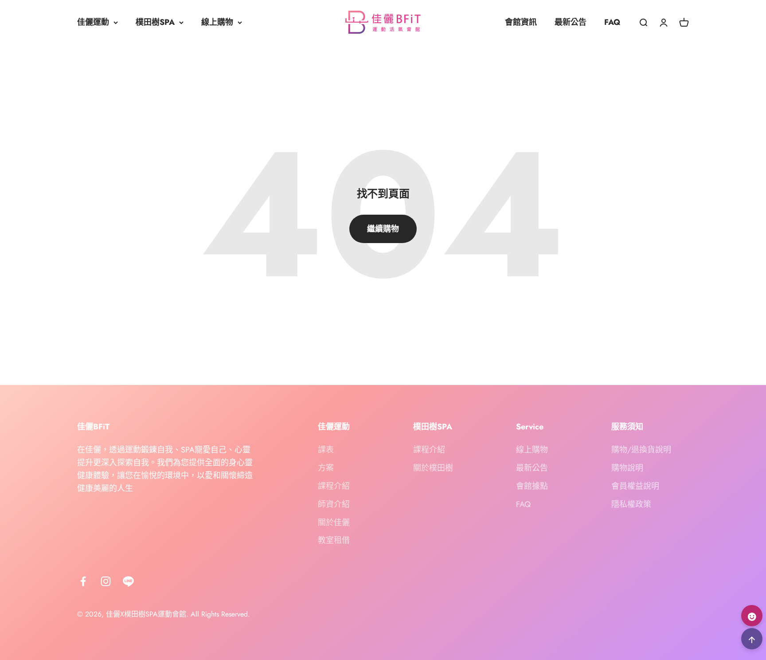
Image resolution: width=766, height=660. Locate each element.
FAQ (612, 22)
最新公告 (570, 22)
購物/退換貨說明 (641, 450)
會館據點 (532, 486)
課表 (326, 450)
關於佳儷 (334, 522)
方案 (326, 468)
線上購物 (217, 22)
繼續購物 (383, 229)
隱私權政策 (631, 504)
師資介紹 (334, 504)
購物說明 (627, 468)
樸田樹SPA (155, 22)
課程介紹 (334, 486)
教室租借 (334, 540)
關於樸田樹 (433, 468)
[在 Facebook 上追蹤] (83, 581)
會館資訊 (521, 22)
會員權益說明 (635, 486)
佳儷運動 (93, 22)
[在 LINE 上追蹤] (128, 581)
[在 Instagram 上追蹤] (106, 581)
